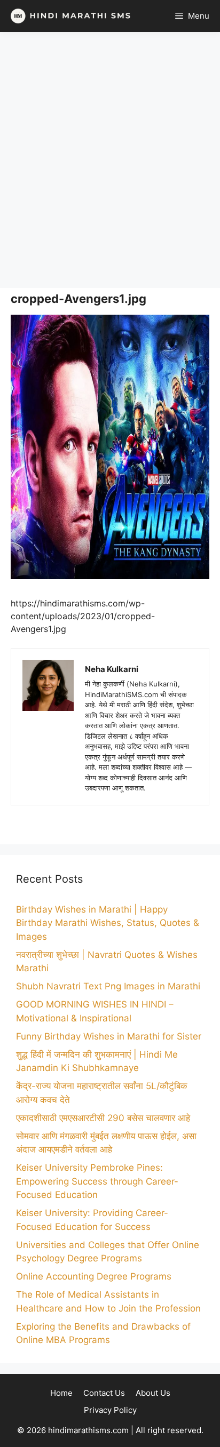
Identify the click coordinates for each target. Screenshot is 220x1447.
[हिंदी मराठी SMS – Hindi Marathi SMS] (68, 16)
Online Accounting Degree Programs (93, 1276)
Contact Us (104, 1393)
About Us (153, 1393)
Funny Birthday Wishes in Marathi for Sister (108, 1036)
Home (61, 1393)
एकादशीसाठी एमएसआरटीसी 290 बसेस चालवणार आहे (103, 1118)
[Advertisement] (110, 160)
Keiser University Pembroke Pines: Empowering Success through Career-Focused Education (97, 1181)
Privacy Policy (110, 1410)
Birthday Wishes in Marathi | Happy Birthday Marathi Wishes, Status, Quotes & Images (107, 923)
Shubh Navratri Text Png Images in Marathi (108, 986)
